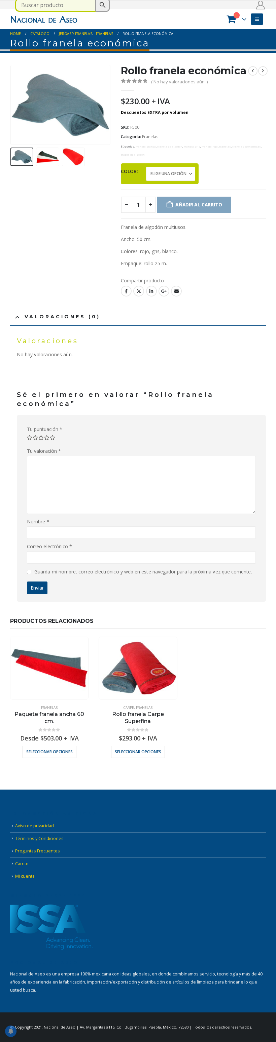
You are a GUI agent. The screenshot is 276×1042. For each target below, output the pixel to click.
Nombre (38, 521)
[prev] (252, 71)
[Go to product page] (49, 668)
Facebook (126, 291)
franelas (225, 147)
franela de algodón (169, 147)
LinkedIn (151, 291)
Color (129, 171)
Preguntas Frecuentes (37, 851)
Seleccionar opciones (49, 752)
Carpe (128, 707)
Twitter (138, 291)
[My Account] (260, 5)
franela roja (210, 147)
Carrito (22, 864)
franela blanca (146, 147)
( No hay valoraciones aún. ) (179, 82)
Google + (164, 291)
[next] (263, 71)
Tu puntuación (44, 429)
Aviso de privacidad (34, 826)
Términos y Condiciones (39, 838)
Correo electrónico (49, 546)
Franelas (150, 136)
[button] (257, 19)
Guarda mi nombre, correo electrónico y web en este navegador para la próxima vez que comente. (143, 571)
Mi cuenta (25, 876)
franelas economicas (246, 147)
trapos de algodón (133, 155)
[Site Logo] (43, 19)
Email (176, 291)
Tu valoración (44, 451)
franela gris (192, 147)
